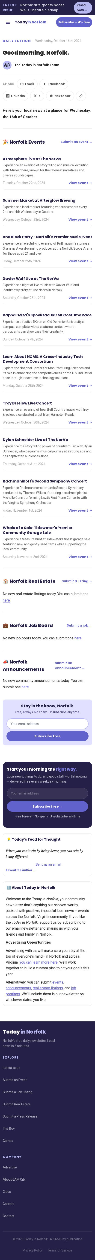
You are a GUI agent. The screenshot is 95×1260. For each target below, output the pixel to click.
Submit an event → (76, 141)
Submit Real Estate (17, 1104)
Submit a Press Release (20, 1116)
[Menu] (8, 22)
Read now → (82, 7)
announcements (18, 988)
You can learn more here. (38, 962)
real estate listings (48, 988)
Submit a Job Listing (17, 1092)
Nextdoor (62, 96)
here (6, 600)
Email (29, 84)
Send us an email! (48, 864)
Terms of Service (59, 1250)
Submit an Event (15, 1080)
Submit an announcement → (70, 665)
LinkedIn (18, 96)
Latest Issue (11, 1068)
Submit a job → (79, 625)
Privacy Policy (33, 1250)
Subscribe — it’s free (74, 22)
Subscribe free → (48, 806)
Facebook (56, 84)
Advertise (10, 1167)
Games (8, 1141)
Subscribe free (47, 736)
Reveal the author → (21, 870)
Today (30, 22)
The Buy (9, 1128)
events (57, 982)
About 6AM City (14, 1179)
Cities (7, 1191)
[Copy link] (81, 96)
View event (78, 183)
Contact (8, 1216)
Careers (8, 1204)
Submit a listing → (77, 581)
